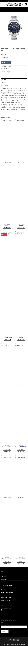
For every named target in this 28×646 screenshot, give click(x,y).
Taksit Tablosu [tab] (4, 85)
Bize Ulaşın (3, 579)
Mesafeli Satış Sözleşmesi (7, 592)
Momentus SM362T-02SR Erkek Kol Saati (20, 223)
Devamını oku (7, 227)
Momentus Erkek (22, 8)
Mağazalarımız (4, 581)
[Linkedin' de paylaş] (9, 72)
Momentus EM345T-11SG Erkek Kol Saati (7, 559)
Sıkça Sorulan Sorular (6, 608)
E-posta (2, 624)
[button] (2, 4)
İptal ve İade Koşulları (6, 597)
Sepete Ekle (5, 62)
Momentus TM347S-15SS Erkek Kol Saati (7, 335)
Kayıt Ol (4, 631)
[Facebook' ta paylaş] (5, 72)
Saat (9, 8)
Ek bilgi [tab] (3, 82)
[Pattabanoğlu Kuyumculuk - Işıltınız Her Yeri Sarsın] (14, 4)
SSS (14, 642)
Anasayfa (3, 574)
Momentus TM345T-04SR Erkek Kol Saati (7, 223)
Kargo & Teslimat (5, 589)
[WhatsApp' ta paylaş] (2, 72)
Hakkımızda (4, 576)
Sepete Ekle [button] (7, 339)
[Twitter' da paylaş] (7, 72)
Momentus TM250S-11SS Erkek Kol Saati (7, 447)
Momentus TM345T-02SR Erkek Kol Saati (20, 447)
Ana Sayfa (4, 8)
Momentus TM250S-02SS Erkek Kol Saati (20, 335)
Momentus (14, 8)
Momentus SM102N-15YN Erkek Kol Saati (20, 559)
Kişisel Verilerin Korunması (7, 595)
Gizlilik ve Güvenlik (5, 600)
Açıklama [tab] (3, 79)
